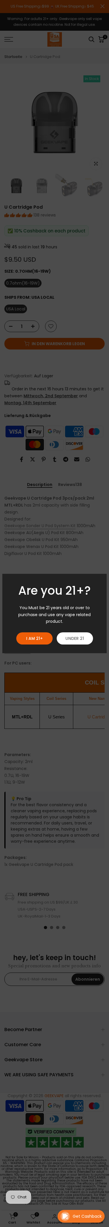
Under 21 (74, 638)
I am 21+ (34, 638)
